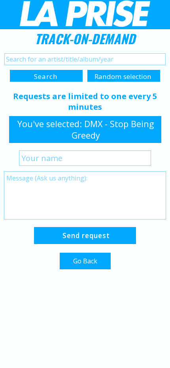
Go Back (85, 261)
